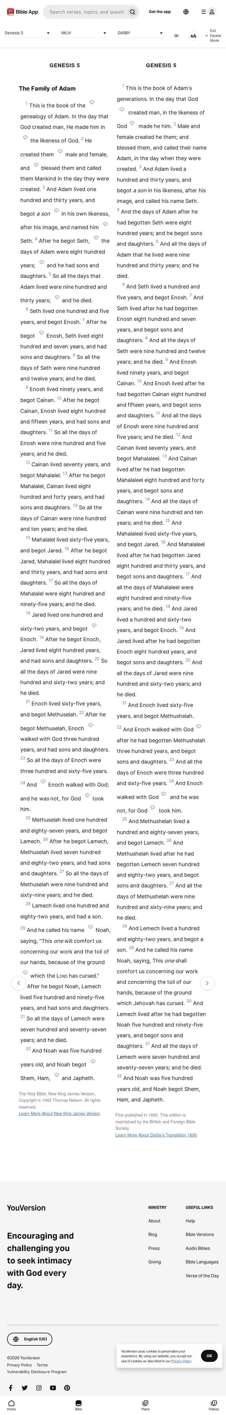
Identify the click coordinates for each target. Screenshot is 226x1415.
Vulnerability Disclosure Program (37, 1371)
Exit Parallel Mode (215, 35)
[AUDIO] (176, 35)
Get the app (160, 11)
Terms (42, 1365)
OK (209, 1355)
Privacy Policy (19, 1365)
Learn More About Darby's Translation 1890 (156, 1135)
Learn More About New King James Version (59, 1113)
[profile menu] (208, 12)
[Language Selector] (186, 12)
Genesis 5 (14, 32)
